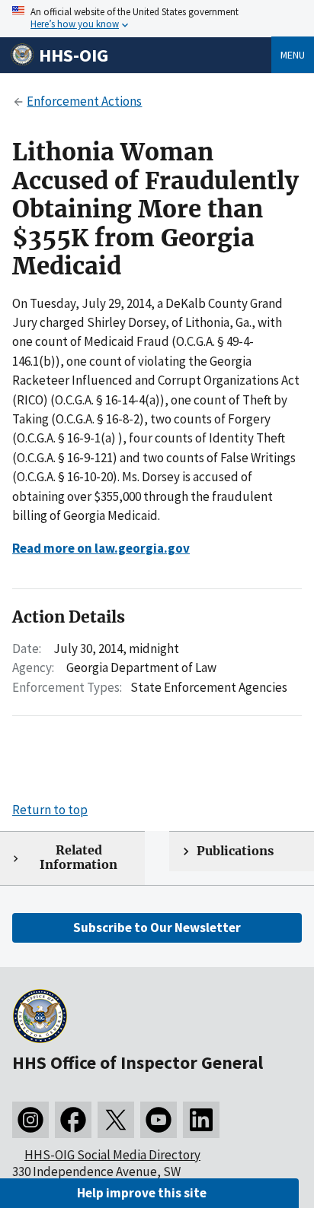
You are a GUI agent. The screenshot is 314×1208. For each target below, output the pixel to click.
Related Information (78, 857)
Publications (235, 851)
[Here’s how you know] (157, 18)
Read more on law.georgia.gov (101, 548)
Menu (292, 55)
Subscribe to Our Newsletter (157, 927)
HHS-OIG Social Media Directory (112, 1154)
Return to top (50, 809)
